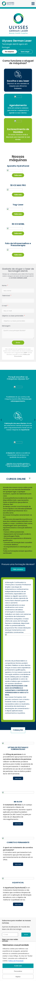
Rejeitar (18, 976)
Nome (4, 286)
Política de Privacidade (15, 961)
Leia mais (18, 778)
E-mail (4, 306)
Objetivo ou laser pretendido (13, 316)
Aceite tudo (18, 966)
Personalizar (18, 971)
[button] (1, 419)
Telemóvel (6, 296)
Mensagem (6, 326)
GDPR (25, 352)
